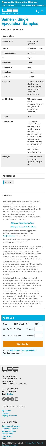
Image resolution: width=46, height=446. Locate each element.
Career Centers (7, 433)
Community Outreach (10, 428)
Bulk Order (14, 350)
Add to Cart (24, 344)
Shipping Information (9, 416)
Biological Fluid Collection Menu (22, 223)
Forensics (9, 182)
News (4, 439)
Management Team (9, 431)
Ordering (5, 413)
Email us (10, 394)
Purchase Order (28, 350)
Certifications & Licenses (11, 426)
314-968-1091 (12, 5)
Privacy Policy (31, 443)
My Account (6, 410)
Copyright (14, 445)
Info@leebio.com (9, 236)
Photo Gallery (7, 436)
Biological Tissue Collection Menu (23, 227)
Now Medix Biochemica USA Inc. (20, 2)
